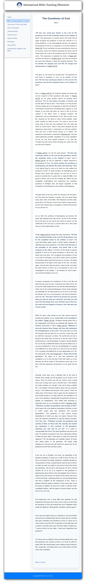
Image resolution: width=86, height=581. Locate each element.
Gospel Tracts (12, 35)
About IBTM (11, 45)
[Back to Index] (40, 562)
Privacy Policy (48, 576)
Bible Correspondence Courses (18, 21)
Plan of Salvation (13, 28)
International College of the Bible (16, 50)
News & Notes (12, 38)
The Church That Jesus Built (17, 24)
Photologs (10, 41)
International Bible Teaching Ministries (46, 4)
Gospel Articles (12, 31)
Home (9, 17)
